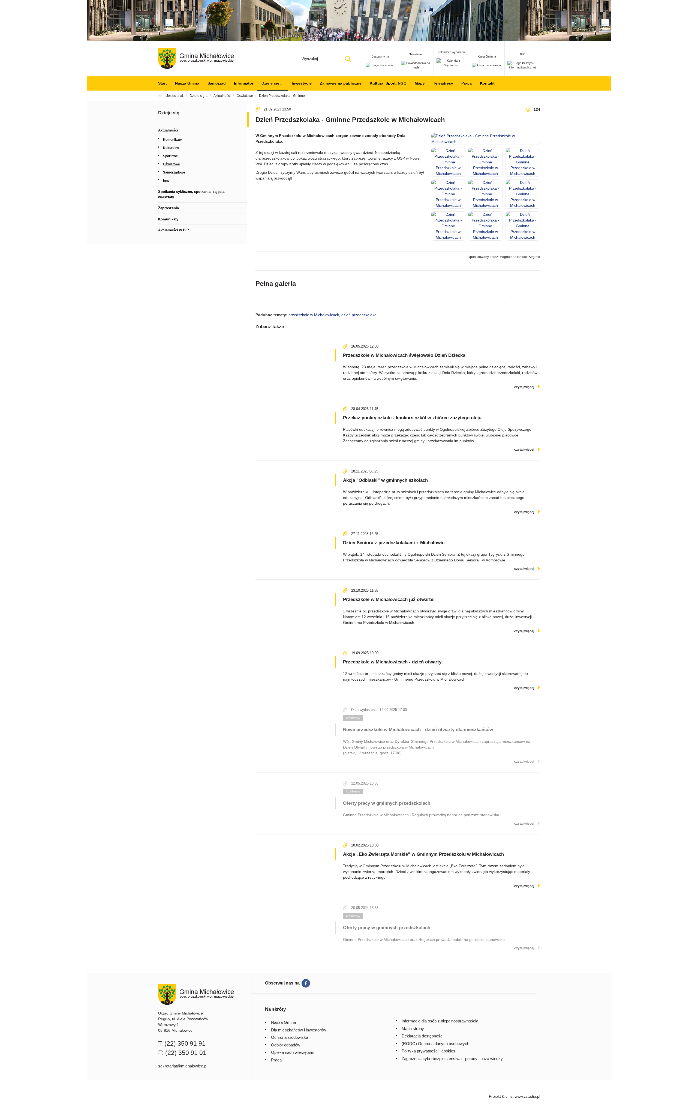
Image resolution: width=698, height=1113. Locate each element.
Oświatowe (171, 164)
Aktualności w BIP (173, 230)
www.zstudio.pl (527, 1096)
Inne (166, 180)
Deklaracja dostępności (422, 1036)
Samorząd (216, 83)
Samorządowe (174, 172)
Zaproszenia (168, 208)
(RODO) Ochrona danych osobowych (435, 1043)
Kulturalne (171, 148)
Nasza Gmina (187, 83)
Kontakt (487, 83)
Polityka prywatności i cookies (428, 1051)
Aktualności (168, 130)
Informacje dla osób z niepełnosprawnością (440, 1021)
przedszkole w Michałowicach (313, 315)
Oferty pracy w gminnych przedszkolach (386, 803)
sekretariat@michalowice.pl (182, 1066)
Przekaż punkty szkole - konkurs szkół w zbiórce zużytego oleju (412, 417)
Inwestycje (302, 83)
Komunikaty (172, 140)
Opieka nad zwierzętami (292, 1052)
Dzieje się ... (272, 83)
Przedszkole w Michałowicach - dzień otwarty (392, 662)
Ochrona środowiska (289, 1037)
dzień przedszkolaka (359, 315)
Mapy (420, 83)
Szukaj (347, 58)
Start (162, 83)
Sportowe (170, 156)
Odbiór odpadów (285, 1045)
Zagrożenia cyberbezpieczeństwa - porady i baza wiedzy (452, 1058)
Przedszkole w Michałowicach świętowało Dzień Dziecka (404, 355)
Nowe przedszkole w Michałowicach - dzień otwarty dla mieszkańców (418, 729)
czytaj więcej (524, 387)
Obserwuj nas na (282, 983)
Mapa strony (413, 1028)
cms (509, 1096)
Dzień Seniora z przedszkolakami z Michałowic (393, 542)
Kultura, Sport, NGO (388, 83)
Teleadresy (443, 83)
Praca (466, 83)
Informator (243, 83)
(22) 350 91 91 (185, 1043)
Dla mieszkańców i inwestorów (298, 1030)
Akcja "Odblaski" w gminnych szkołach (385, 480)
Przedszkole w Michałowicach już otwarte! (389, 599)
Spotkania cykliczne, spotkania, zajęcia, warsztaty (191, 194)
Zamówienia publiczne (341, 83)
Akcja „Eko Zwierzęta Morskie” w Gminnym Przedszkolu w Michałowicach (423, 854)
